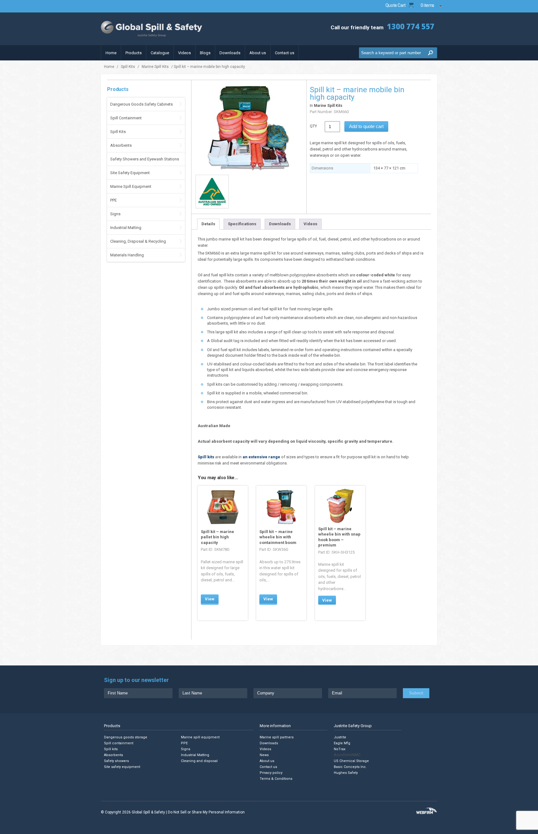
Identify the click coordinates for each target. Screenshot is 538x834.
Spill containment (118, 743)
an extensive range (261, 457)
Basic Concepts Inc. (350, 767)
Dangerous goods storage (125, 737)
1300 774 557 (410, 26)
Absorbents (121, 145)
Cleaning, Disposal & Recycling (138, 241)
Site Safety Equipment (130, 172)
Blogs (205, 52)
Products (133, 52)
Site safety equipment (122, 767)
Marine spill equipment (200, 737)
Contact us (284, 52)
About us (257, 52)
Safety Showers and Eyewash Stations (144, 159)
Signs (115, 214)
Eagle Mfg (342, 743)
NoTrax (339, 749)
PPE (113, 200)
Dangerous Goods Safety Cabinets (141, 104)
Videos (184, 52)
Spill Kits (128, 66)
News (264, 755)
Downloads (229, 52)
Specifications (242, 224)
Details (208, 224)
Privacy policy (271, 773)
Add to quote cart (366, 126)
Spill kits (206, 457)
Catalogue (160, 52)
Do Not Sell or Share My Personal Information (206, 812)
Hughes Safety (346, 773)
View (210, 599)
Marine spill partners (277, 737)
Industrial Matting (125, 227)
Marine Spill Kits (155, 66)
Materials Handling (127, 255)
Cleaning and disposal (199, 761)
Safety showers (116, 761)
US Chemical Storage (351, 761)
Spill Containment (126, 118)
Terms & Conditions (276, 779)
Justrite (340, 737)
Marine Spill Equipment (130, 186)
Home (111, 52)
